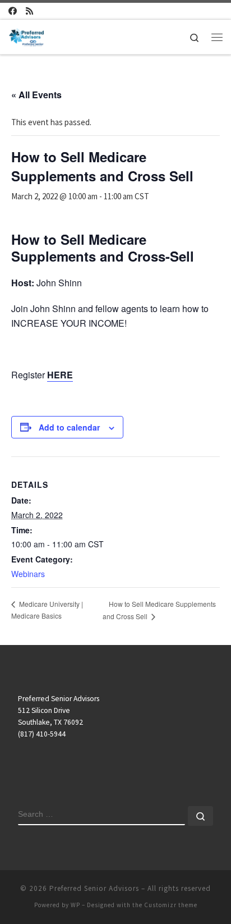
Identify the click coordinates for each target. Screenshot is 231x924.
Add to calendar (69, 427)
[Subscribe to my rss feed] (29, 10)
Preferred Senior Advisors (94, 888)
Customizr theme (170, 905)
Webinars (28, 573)
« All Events (36, 94)
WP (75, 905)
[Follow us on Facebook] (12, 10)
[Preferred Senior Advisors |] (26, 35)
